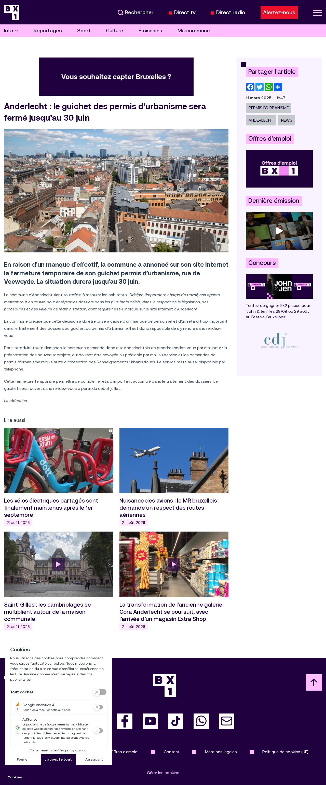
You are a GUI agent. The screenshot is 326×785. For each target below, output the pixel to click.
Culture (114, 30)
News (286, 120)
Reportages (48, 30)
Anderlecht (261, 120)
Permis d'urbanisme (269, 108)
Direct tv (185, 12)
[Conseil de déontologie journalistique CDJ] (279, 340)
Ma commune (194, 30)
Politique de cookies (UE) (285, 752)
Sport (84, 30)
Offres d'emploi (124, 752)
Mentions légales (221, 752)
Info (8, 30)
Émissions (150, 30)
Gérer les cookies (163, 773)
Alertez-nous (279, 12)
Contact (172, 752)
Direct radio (230, 12)
